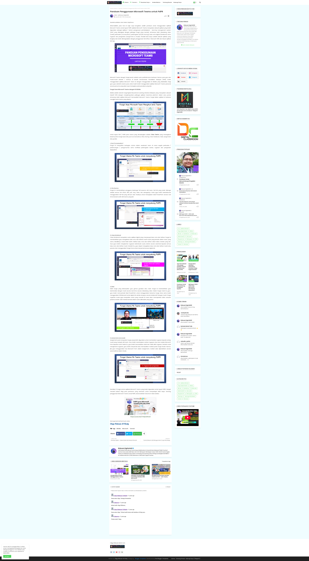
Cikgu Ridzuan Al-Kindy (121, 558)
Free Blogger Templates (161, 558)
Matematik (194, 233)
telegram (194, 77)
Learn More (6, 553)
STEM (196, 239)
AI (178, 228)
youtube (183, 77)
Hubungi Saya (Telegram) (193, 558)
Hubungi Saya (177, 2)
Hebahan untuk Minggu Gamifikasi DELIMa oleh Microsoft (138, 477)
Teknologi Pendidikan (190, 241)
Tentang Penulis (167, 2)
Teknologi (180, 241)
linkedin (183, 81)
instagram (194, 73)
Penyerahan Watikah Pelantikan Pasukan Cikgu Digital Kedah (193, 266)
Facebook (121, 433)
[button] (200, 2)
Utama (126, 2)
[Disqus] (140, 513)
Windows (186, 244)
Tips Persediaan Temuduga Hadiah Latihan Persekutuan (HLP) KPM (189, 203)
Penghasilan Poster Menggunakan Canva (116, 476)
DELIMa (119, 428)
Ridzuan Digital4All (125, 448)
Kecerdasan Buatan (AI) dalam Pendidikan (188, 191)
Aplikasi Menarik (185, 228)
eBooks (179, 233)
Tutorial (134, 2)
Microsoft (125, 428)
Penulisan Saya (145, 2)
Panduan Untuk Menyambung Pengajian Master (187, 181)
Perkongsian (189, 239)
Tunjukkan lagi (166, 461)
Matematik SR (181, 236)
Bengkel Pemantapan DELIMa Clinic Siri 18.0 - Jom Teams (160, 476)
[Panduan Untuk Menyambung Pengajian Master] (188, 162)
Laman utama (113, 8)
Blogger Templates (140, 558)
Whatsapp (138, 433)
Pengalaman (181, 239)
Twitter (130, 433)
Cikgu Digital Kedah (182, 231)
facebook (183, 73)
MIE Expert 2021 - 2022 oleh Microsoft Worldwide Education (188, 214)
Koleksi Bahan (156, 2)
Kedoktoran (186, 233)
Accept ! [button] (7, 556)
